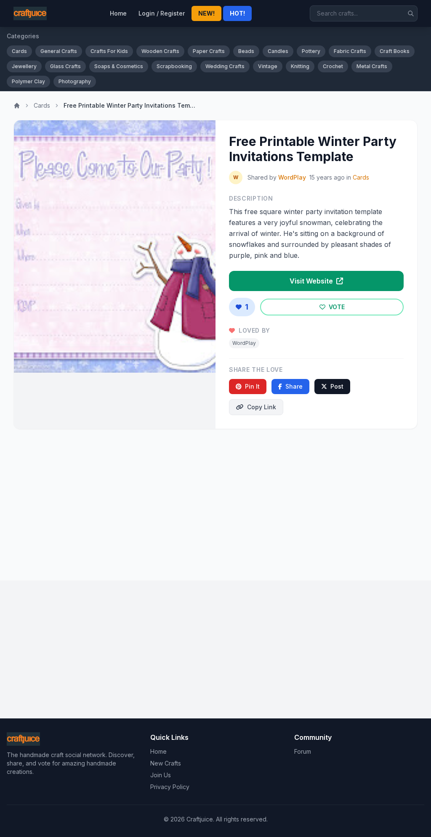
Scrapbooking (174, 66)
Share (294, 386)
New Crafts (165, 763)
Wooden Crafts (160, 51)
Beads (246, 51)
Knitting (300, 66)
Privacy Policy (169, 786)
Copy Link (261, 407)
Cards (19, 51)
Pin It (252, 386)
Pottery (311, 51)
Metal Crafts (372, 66)
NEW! (206, 13)
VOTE (336, 306)
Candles (278, 51)
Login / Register (161, 13)
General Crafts (58, 51)
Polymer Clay (28, 81)
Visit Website (312, 281)
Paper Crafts (209, 51)
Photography (75, 81)
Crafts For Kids (109, 51)
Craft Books (395, 51)
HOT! (237, 13)
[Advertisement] (215, 501)
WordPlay (292, 177)
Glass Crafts (65, 66)
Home (118, 13)
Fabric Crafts (350, 51)
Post (336, 386)
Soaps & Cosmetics (118, 66)
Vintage (267, 66)
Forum (302, 751)
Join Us (160, 775)
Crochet (333, 66)
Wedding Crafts (225, 66)
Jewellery (24, 66)
